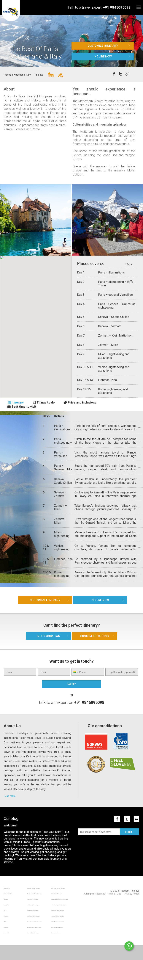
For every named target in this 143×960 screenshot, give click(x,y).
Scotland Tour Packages (57, 927)
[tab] (17, 402)
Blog (5, 910)
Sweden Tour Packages (32, 899)
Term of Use (114, 893)
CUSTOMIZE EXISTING (94, 636)
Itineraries (6, 899)
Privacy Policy (131, 893)
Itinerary (18, 402)
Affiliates (6, 916)
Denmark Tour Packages (33, 905)
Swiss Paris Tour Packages (57, 910)
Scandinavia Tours (55, 933)
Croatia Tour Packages (33, 933)
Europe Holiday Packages (33, 888)
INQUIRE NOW (103, 56)
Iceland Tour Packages (56, 893)
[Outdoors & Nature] (59, 74)
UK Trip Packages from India (57, 921)
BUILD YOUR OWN (48, 636)
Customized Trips (8, 893)
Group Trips (6, 905)
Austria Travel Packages (32, 910)
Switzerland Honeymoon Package (59, 899)
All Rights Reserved (94, 893)
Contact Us (6, 933)
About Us (6, 927)
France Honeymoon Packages (58, 905)
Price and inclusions (82, 402)
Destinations (7, 888)
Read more (9, 795)
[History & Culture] (48, 74)
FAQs (5, 921)
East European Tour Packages (34, 893)
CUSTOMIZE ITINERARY (103, 45)
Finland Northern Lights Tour (34, 927)
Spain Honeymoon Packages (34, 921)
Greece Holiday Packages (33, 916)
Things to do (46, 402)
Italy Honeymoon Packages (58, 888)
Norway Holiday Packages (57, 916)
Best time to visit (24, 406)
